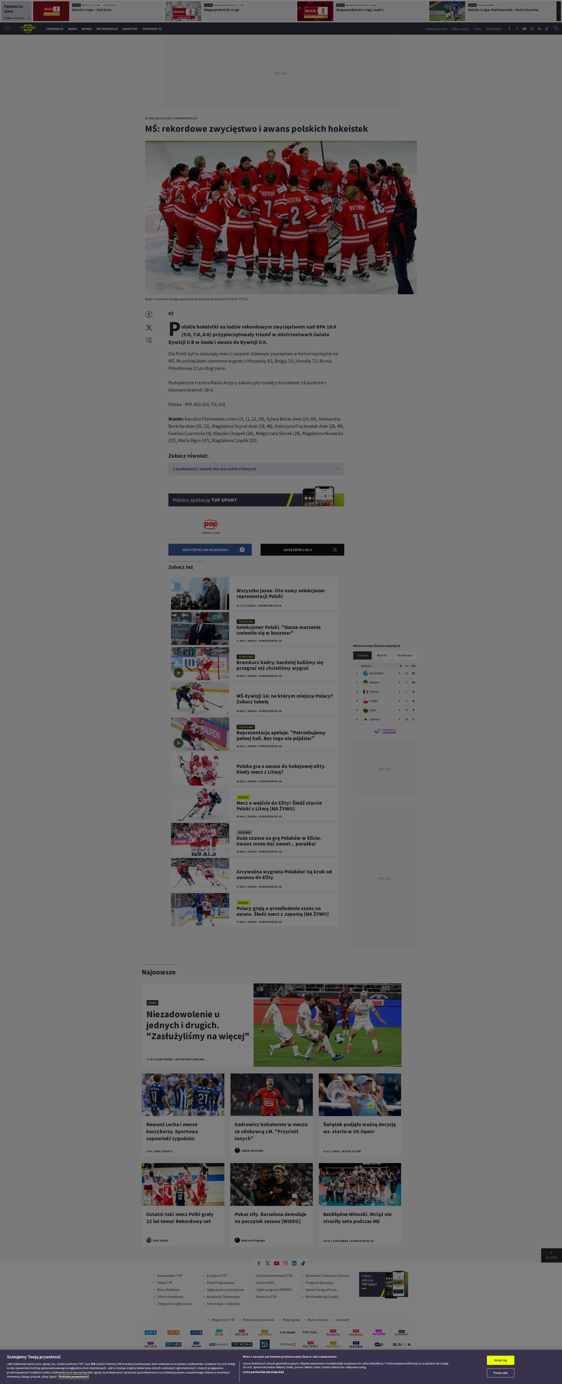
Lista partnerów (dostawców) (263, 1372)
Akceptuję (500, 1360)
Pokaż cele (501, 1373)
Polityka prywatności (73, 1377)
